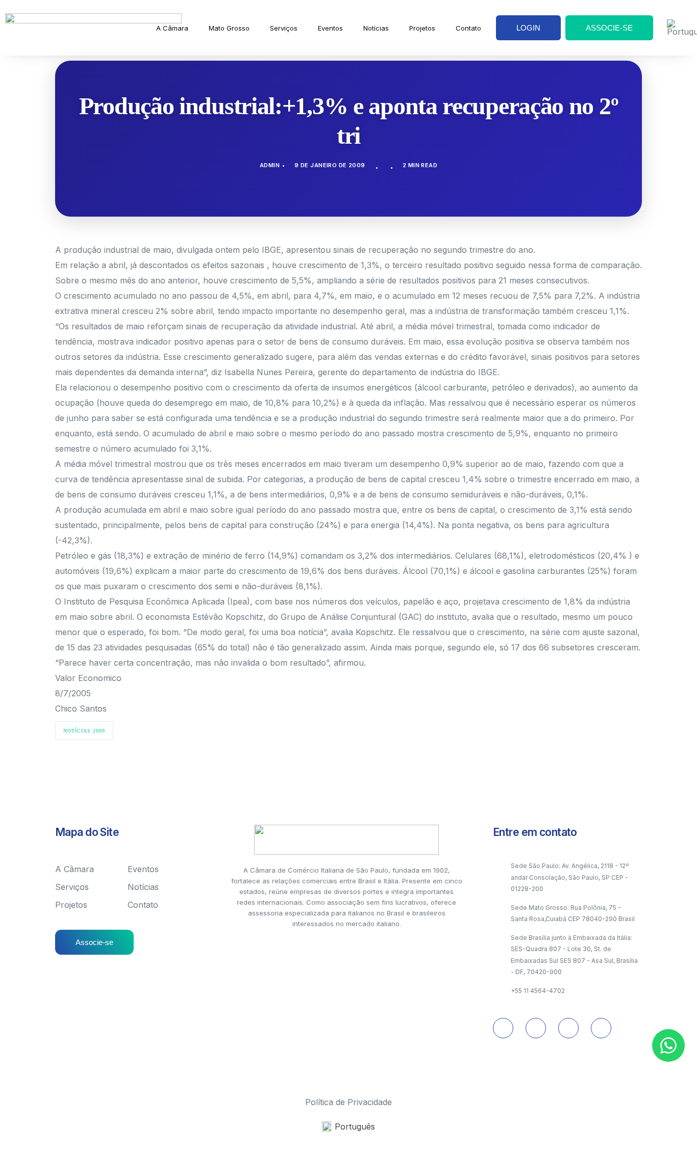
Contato (468, 28)
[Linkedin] (536, 1028)
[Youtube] (568, 1028)
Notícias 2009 (84, 730)
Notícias (376, 28)
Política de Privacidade (348, 1102)
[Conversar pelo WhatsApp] (668, 1045)
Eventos (330, 28)
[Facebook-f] (601, 1028)
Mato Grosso (229, 28)
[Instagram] (503, 1028)
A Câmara (172, 28)
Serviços (283, 28)
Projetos (422, 28)
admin (270, 165)
